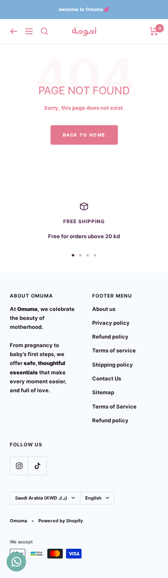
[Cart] (154, 31)
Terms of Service (114, 406)
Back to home (84, 135)
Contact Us (106, 378)
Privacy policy (111, 322)
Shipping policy (112, 364)
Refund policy (110, 336)
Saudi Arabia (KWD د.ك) (41, 498)
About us (103, 309)
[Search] (44, 31)
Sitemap (103, 392)
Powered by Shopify (60, 521)
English (93, 498)
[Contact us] (16, 561)
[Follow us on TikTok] (37, 465)
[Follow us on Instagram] (19, 465)
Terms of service (114, 350)
